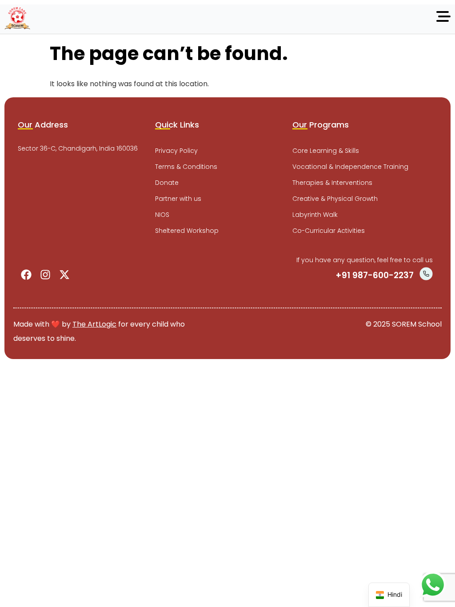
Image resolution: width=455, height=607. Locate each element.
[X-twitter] (64, 274)
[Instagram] (45, 274)
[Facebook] (26, 274)
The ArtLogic (94, 324)
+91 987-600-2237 (374, 275)
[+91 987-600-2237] (426, 273)
